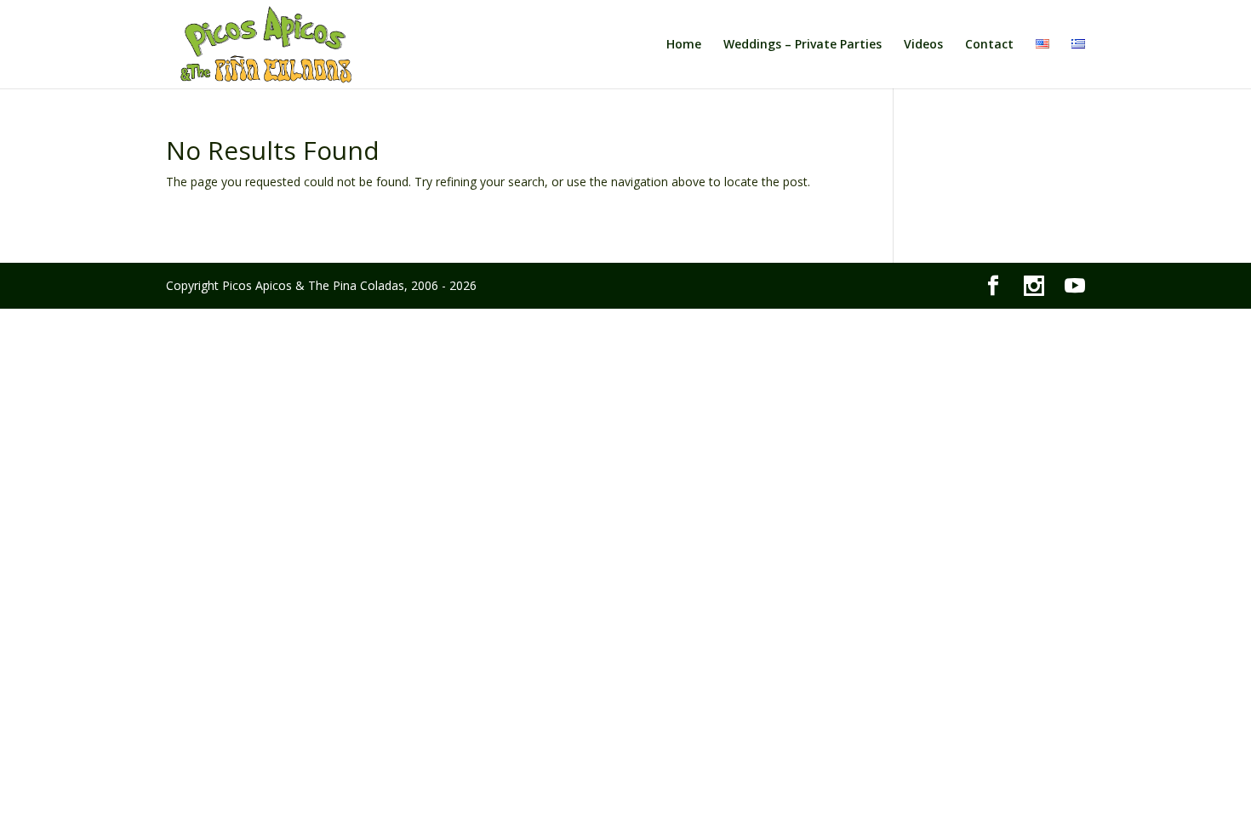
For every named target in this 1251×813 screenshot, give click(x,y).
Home (683, 45)
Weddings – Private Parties (802, 45)
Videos (923, 45)
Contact (989, 45)
